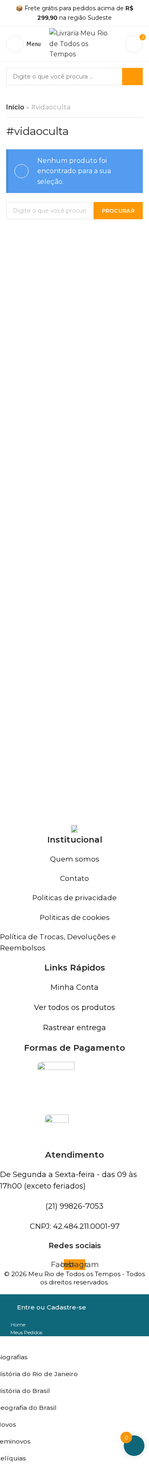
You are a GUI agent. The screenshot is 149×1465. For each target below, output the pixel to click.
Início (15, 107)
